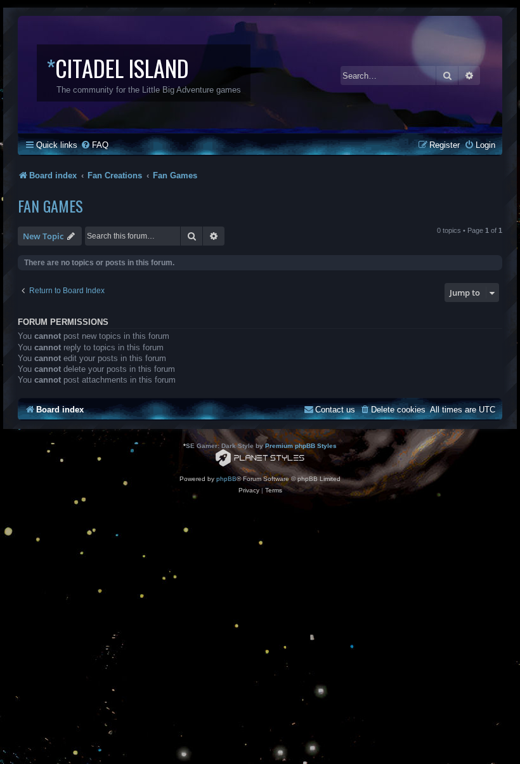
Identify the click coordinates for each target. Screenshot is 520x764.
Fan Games (50, 205)
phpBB (226, 478)
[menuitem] (94, 145)
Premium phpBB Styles (301, 445)
